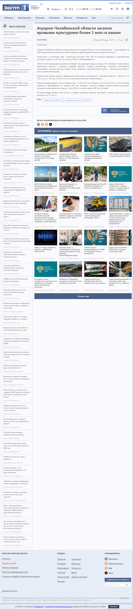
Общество (9, 17)
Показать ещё (83, 296)
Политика (40, 17)
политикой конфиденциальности (59, 606)
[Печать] (126, 40)
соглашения (38, 606)
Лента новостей (17, 26)
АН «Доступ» (124, 598)
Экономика (54, 17)
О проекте (128, 3)
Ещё (94, 17)
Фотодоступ (82, 17)
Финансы (68, 17)
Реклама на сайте (115, 3)
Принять (113, 606)
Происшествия (24, 17)
